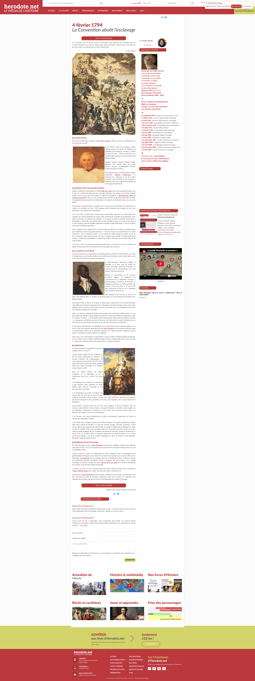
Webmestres (115, 673)
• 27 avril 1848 (146, 145)
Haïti (130, 262)
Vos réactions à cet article (91, 499)
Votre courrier (116, 666)
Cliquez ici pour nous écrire (87, 675)
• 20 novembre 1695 (148, 125)
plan (131, 673)
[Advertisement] (160, 189)
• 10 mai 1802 (146, 132)
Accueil (113, 656)
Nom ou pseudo (78, 533)
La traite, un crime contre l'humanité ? (154, 107)
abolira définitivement (80, 471)
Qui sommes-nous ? (118, 660)
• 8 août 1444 (146, 120)
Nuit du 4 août (107, 191)
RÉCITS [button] (75, 11)
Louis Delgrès (84, 458)
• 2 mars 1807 (146, 137)
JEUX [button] (142, 11)
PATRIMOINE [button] (103, 11)
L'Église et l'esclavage (148, 104)
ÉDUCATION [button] (131, 11)
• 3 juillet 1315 (146, 118)
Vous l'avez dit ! (116, 663)
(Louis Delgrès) (153, 156)
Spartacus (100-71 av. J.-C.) (151, 90)
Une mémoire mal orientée (151, 109)
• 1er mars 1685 (147, 123)
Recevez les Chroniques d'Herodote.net (155, 210)
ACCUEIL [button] (51, 11)
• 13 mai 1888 (146, 150)
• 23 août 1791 (146, 128)
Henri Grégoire (105, 141)
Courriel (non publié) (79, 538)
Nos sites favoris (136, 660)
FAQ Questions (135, 656)
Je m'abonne (151, 644)
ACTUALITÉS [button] (63, 11)
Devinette (144, 288)
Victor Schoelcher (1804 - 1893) (152, 95)
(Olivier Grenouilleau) (154, 161)
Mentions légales (136, 666)
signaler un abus (136, 669)
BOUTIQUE (133, 663)
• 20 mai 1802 (146, 135)
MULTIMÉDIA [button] (117, 11)
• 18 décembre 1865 (148, 147)
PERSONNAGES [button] (88, 11)
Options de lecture (143, 678)
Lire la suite (84, 525)
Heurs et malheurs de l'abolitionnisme (154, 102)
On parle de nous (117, 669)
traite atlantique (87, 475)
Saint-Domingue (97, 445)
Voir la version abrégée (103, 38)
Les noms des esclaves (149, 88)
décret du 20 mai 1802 (109, 462)
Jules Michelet (109, 328)
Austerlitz (161, 281)
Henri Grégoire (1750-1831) (151, 93)
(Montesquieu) (155, 158)
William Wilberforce (123, 175)
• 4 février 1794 (147, 130)
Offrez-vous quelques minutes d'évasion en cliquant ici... (165, 664)
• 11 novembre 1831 (148, 140)
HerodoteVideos (147, 244)
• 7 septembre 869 (148, 115)
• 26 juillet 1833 (147, 142)
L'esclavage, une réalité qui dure (152, 71)
